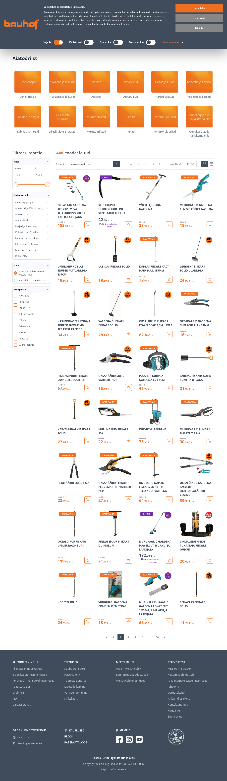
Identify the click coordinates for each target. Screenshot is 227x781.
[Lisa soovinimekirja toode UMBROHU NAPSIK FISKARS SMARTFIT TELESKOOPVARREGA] (142, 476)
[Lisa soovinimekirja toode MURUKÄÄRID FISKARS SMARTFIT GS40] (182, 422)
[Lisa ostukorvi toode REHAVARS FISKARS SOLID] (210, 621)
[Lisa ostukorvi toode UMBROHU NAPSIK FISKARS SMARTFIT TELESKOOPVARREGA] (169, 499)
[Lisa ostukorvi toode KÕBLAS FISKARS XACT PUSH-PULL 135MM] (169, 279)
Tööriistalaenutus (75, 680)
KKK (14, 698)
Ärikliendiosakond (179, 698)
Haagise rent (72, 674)
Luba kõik (199, 8)
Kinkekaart (71, 698)
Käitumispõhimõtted (181, 674)
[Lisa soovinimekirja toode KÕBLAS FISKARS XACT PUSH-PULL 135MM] (142, 259)
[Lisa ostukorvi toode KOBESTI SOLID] (87, 621)
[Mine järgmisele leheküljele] (160, 164)
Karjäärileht (175, 710)
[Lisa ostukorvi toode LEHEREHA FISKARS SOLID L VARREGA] (210, 279)
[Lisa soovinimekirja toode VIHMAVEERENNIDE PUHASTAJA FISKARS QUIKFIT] (182, 534)
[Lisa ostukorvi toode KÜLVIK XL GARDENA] (169, 441)
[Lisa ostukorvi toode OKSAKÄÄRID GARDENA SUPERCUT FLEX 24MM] (210, 334)
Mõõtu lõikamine (74, 686)
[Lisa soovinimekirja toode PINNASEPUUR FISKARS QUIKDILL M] (101, 534)
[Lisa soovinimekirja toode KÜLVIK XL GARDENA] (142, 422)
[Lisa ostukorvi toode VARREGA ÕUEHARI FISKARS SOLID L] (128, 334)
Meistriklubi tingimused (130, 680)
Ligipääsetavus (21, 704)
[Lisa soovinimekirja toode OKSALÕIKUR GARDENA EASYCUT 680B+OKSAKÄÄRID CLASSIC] (182, 476)
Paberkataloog (75, 742)
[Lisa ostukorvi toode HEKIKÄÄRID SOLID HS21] (87, 499)
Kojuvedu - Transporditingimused (33, 680)
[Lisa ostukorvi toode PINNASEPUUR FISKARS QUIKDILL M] (128, 560)
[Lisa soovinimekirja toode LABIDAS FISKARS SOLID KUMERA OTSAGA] (182, 369)
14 (153, 164)
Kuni (37, 168)
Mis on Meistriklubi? (128, 668)
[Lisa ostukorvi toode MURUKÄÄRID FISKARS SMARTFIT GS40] (210, 441)
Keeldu (199, 27)
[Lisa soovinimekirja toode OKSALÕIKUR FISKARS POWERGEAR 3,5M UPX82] (142, 314)
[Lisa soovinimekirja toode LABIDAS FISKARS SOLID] (101, 259)
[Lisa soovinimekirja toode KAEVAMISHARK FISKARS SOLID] (60, 422)
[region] (135, 399)
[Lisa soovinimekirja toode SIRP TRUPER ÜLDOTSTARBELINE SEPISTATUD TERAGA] (101, 198)
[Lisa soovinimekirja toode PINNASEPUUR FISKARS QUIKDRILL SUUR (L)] (60, 369)
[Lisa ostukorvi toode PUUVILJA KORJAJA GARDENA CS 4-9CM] (169, 387)
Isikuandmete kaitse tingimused (188, 680)
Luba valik (199, 18)
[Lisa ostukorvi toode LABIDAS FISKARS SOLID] (128, 279)
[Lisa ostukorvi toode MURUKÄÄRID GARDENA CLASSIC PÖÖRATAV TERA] (210, 224)
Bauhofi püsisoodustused (132, 674)
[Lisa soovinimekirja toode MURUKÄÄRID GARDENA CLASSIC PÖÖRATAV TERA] (182, 198)
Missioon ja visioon (180, 668)
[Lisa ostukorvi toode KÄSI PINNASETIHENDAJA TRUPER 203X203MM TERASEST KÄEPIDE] (87, 334)
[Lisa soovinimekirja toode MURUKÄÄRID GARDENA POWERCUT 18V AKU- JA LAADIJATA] (142, 534)
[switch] (89, 42)
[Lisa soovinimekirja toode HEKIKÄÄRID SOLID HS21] (60, 476)
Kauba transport (74, 668)
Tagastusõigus (21, 686)
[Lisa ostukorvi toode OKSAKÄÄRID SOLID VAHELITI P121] (128, 387)
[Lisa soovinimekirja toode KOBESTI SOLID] (60, 595)
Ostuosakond (176, 692)
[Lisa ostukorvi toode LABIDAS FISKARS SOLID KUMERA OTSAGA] (210, 387)
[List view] (211, 164)
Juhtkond (173, 686)
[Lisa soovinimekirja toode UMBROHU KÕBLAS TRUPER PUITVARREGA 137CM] (60, 259)
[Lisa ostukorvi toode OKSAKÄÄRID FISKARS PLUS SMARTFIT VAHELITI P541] (128, 499)
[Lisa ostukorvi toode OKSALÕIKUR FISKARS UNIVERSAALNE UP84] (87, 560)
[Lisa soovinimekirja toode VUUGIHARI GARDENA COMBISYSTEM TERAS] (101, 595)
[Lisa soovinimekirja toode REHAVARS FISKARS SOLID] (182, 595)
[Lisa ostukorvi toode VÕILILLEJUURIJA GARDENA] (169, 224)
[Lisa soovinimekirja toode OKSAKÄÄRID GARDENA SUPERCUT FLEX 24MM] (182, 314)
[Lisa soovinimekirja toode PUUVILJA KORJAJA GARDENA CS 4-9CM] (142, 369)
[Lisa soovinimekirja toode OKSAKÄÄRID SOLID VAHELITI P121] (101, 369)
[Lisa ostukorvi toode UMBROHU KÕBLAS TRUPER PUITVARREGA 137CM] (87, 279)
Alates (18, 168)
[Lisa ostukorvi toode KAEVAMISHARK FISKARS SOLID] (87, 441)
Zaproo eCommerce (113, 769)
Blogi (68, 736)
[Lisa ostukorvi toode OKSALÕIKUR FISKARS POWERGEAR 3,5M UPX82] (169, 334)
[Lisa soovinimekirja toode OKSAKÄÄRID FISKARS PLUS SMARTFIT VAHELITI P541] (101, 476)
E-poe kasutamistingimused (29, 674)
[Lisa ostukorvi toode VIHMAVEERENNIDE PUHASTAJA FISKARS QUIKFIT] (210, 560)
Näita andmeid (170, 42)
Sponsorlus (175, 716)
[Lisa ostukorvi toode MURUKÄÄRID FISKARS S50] (128, 441)
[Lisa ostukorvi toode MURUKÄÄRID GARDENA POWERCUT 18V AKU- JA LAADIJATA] (169, 560)
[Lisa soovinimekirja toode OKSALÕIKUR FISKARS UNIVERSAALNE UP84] (60, 534)
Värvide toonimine (75, 692)
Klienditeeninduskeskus (27, 668)
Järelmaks (18, 692)
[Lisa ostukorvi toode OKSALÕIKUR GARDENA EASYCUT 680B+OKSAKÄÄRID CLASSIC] (210, 499)
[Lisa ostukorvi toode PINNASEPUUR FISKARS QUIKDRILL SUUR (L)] (87, 387)
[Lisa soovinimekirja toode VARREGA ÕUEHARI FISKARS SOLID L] (101, 314)
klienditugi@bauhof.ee (29, 743)
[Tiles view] (204, 164)
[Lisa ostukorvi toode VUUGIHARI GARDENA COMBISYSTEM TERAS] (128, 621)
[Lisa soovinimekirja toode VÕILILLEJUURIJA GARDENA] (142, 198)
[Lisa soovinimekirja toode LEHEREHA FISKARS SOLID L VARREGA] (182, 259)
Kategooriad (21, 195)
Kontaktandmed (178, 704)
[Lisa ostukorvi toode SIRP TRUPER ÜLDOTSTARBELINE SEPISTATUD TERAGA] (128, 224)
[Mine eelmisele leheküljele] (102, 164)
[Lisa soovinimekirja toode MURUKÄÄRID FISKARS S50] (101, 422)
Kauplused (76, 730)
